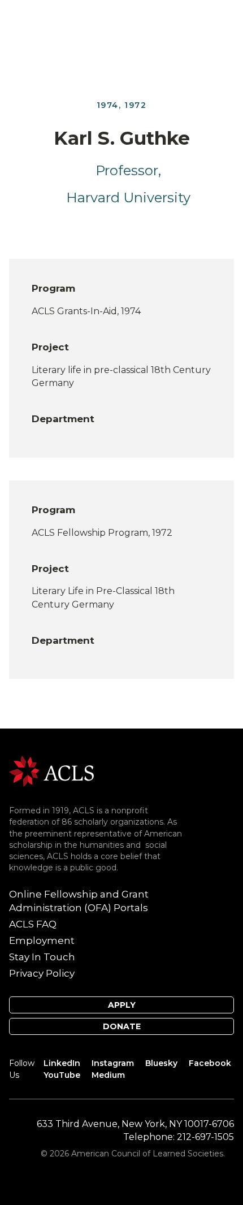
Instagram (113, 1063)
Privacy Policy (42, 973)
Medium (108, 1075)
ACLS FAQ (33, 924)
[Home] (51, 770)
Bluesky (161, 1063)
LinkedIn (62, 1063)
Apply (122, 1005)
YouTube (62, 1075)
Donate (122, 1026)
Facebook (210, 1063)
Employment (42, 940)
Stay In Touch (42, 957)
